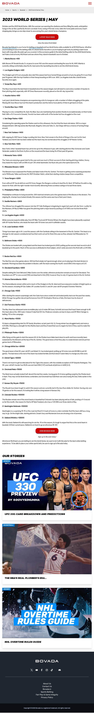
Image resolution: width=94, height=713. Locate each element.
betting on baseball (36, 47)
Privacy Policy (47, 697)
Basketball (8, 525)
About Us (47, 684)
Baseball (22, 10)
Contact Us (47, 686)
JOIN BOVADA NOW (47, 431)
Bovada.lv (47, 689)
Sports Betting (47, 692)
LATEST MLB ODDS (47, 37)
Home (7, 10)
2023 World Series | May (36, 10)
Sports (14, 10)
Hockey (6, 589)
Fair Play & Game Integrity (47, 695)
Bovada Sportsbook (9, 47)
